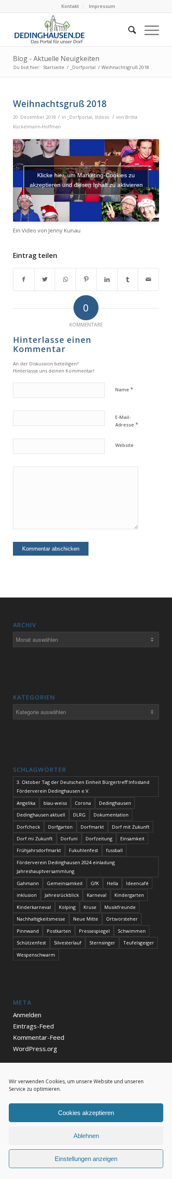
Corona (83, 803)
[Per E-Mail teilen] (148, 279)
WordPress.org (35, 1048)
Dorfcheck (28, 827)
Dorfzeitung (99, 838)
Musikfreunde (120, 907)
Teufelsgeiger (138, 942)
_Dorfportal (79, 117)
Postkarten (59, 931)
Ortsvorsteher (122, 919)
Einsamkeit (132, 838)
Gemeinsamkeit (65, 883)
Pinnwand (28, 931)
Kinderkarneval (34, 907)
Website (124, 445)
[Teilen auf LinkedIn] (107, 279)
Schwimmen (132, 931)
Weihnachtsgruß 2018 (59, 104)
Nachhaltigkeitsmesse (41, 919)
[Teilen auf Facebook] (23, 279)
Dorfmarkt (92, 827)
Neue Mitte (85, 919)
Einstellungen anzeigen (86, 1158)
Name (124, 389)
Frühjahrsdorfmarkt (39, 850)
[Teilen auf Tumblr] (128, 279)
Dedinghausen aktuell (41, 815)
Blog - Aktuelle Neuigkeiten (56, 58)
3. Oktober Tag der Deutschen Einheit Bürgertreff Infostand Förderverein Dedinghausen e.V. (83, 786)
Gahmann (28, 883)
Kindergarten (129, 895)
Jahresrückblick (62, 895)
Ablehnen (86, 1135)
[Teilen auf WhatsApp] (65, 279)
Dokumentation (111, 815)
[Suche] (128, 29)
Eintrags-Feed (33, 1026)
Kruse (89, 907)
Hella (112, 883)
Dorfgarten (60, 827)
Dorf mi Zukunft (35, 838)
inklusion (27, 895)
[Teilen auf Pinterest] (86, 279)
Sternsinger (102, 942)
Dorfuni (69, 838)
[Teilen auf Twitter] (45, 279)
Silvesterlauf (67, 942)
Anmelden (27, 1015)
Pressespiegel (94, 931)
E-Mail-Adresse (126, 421)
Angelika (26, 803)
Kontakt (70, 6)
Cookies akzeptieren (86, 1112)
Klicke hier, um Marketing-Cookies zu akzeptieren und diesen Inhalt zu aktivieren (86, 180)
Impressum (102, 6)
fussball (114, 850)
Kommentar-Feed (38, 1037)
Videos (102, 117)
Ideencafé (137, 883)
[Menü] (147, 29)
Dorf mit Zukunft (130, 827)
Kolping (67, 907)
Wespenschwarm (36, 955)
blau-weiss (55, 803)
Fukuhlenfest (83, 850)
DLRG (79, 815)
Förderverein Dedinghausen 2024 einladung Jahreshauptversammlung (66, 866)
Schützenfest (31, 942)
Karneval (96, 895)
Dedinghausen (115, 803)
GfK (95, 883)
